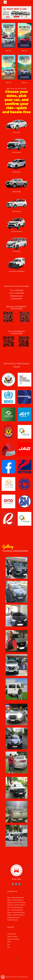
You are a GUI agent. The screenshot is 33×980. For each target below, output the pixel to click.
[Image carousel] (8, 37)
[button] (2, 2)
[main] (16, 101)
